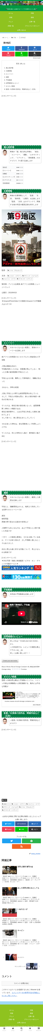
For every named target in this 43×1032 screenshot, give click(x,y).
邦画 (11, 1013)
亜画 (31, 1013)
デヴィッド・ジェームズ (31, 276)
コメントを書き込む (21, 983)
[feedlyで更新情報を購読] (31, 840)
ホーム (11, 1010)
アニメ (11, 1016)
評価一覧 (12, 1019)
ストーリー (9, 74)
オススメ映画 (10, 86)
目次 (17, 63)
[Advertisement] (21, 119)
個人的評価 (9, 68)
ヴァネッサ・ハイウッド (25, 279)
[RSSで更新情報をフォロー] (21, 846)
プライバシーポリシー (31, 1019)
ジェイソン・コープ (9, 279)
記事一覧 (31, 1016)
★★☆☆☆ (7, 804)
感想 (7, 77)
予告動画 (9, 80)
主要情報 (9, 71)
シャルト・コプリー (14, 276)
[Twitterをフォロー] (11, 840)
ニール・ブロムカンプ (15, 270)
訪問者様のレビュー (12, 83)
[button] (38, 511)
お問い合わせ (21, 1022)
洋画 (5, 800)
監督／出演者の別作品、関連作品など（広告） (21, 89)
